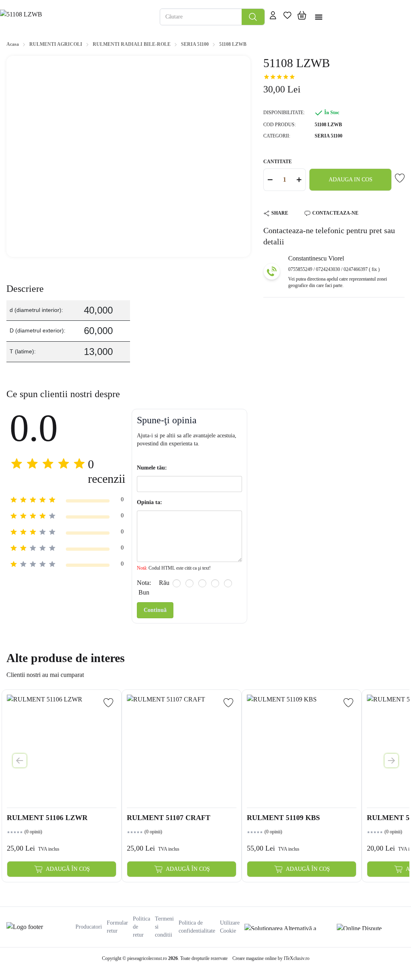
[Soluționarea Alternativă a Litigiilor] (288, 927)
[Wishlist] (108, 703)
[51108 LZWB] (76, 16)
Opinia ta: (149, 502)
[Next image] (391, 760)
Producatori (88, 927)
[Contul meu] (273, 16)
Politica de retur (141, 927)
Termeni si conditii (164, 927)
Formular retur (117, 927)
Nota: (144, 582)
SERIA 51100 (328, 136)
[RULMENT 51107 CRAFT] (181, 749)
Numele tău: (152, 468)
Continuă (155, 610)
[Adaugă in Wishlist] (400, 178)
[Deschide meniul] (319, 17)
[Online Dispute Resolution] (371, 927)
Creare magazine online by (270, 958)
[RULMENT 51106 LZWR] (61, 749)
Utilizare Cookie (230, 927)
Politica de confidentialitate (197, 927)
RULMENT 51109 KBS (283, 818)
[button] (301, 16)
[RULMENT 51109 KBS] (301, 749)
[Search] (253, 17)
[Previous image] (19, 760)
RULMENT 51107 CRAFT (168, 818)
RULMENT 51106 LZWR (47, 818)
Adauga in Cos (350, 179)
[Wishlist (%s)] (287, 16)
